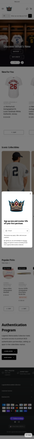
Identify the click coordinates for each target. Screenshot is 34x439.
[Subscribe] (27, 231)
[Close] (30, 194)
